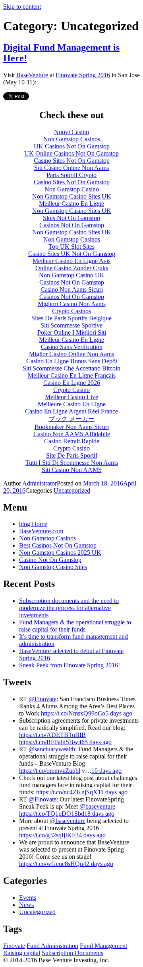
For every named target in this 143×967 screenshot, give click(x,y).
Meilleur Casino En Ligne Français (72, 375)
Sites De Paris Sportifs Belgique (71, 318)
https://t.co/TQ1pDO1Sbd (51, 813)
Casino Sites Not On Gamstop (72, 160)
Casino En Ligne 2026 (71, 382)
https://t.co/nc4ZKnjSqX (67, 792)
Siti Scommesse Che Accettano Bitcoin (71, 368)
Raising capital (21, 952)
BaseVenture (32, 75)
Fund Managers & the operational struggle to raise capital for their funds (75, 626)
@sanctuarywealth (52, 749)
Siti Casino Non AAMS (72, 469)
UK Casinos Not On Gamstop (72, 146)
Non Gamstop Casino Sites (53, 566)
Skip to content (22, 6)
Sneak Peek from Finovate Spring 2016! (69, 665)
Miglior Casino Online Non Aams (71, 354)
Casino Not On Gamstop (50, 559)
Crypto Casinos (71, 311)
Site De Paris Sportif (71, 455)
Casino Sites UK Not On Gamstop (71, 253)
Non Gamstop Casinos (71, 139)
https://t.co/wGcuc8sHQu (51, 863)
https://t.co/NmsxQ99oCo (73, 713)
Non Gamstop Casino (71, 189)
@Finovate (42, 699)
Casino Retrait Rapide (71, 441)
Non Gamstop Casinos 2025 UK (60, 552)
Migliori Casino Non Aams (72, 303)
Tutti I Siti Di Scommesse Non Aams (71, 462)
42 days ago (98, 863)
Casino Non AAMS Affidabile (71, 434)
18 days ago (99, 813)
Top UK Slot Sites (71, 246)
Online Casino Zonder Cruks (71, 268)
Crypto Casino (71, 389)
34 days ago (90, 835)
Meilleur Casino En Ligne (71, 203)
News (26, 904)
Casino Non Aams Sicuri (72, 289)
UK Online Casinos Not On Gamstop (71, 153)
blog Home (33, 524)
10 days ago (106, 770)
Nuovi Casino (71, 132)
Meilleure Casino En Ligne (72, 404)
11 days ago (113, 792)
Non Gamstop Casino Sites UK (71, 196)
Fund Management (103, 945)
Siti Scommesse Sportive (71, 325)
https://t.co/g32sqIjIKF (47, 835)
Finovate (14, 945)
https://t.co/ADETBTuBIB (52, 734)
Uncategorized (72, 490)
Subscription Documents (72, 952)
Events (27, 897)
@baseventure (97, 806)
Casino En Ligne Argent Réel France (71, 411)
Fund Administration (52, 945)
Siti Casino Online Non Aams (71, 167)
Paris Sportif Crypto (71, 175)
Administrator (39, 483)
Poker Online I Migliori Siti (71, 332)
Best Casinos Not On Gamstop (58, 545)
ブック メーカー (71, 418)
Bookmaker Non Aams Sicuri (72, 426)
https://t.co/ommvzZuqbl (49, 770)
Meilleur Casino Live (71, 397)
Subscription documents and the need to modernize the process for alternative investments (69, 607)
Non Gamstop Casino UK (71, 275)
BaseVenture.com (41, 531)
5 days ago (118, 713)
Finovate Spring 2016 (83, 75)
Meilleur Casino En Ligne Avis (71, 260)
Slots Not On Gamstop (71, 217)
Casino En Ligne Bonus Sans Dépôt (71, 361)
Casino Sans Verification (71, 346)
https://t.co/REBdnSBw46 (52, 742)
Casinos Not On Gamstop (71, 225)
